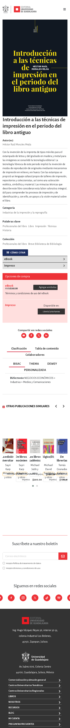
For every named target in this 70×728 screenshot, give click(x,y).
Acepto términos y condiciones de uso (23, 568)
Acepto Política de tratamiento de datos (23, 563)
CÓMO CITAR (17, 252)
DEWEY (52, 363)
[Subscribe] (62, 556)
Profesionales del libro (15, 244)
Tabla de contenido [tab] (47, 348)
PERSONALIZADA (35, 370)
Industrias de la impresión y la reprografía (25, 212)
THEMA (34, 363)
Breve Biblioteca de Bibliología (45, 244)
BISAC (17, 363)
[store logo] (20, 9)
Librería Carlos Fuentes (51, 312)
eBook (8, 259)
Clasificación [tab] (19, 348)
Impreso (9, 265)
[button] (33, 486)
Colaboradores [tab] (35, 354)
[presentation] (63, 406)
